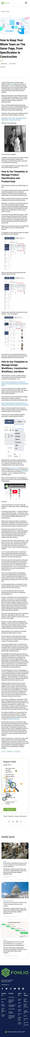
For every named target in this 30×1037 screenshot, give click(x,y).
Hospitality (19, 1000)
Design (3, 751)
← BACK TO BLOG (4, 11)
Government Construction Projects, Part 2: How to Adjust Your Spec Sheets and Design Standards (14, 864)
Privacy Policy (3, 1015)
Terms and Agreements (3, 1010)
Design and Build (19, 1019)
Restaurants (19, 1010)
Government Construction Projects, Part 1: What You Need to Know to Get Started (14, 904)
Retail (19, 1003)
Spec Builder (11, 997)
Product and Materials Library (11, 1001)
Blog (2, 1001)
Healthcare (19, 1006)
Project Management (26, 1012)
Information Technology (26, 1024)
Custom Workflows (11, 1012)
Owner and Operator (26, 1000)
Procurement (17, 751)
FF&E (12, 84)
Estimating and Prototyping (12, 1006)
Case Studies (3, 1005)
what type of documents (13, 719)
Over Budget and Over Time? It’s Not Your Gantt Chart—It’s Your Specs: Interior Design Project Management (13, 943)
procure (16, 468)
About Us (3, 999)
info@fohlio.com (5, 984)
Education (19, 1014)
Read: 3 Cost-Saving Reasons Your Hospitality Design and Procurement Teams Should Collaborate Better (14, 383)
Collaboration (9, 751)
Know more (10, 809)
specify (12, 468)
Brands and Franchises (26, 1006)
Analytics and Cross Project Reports (12, 1017)
